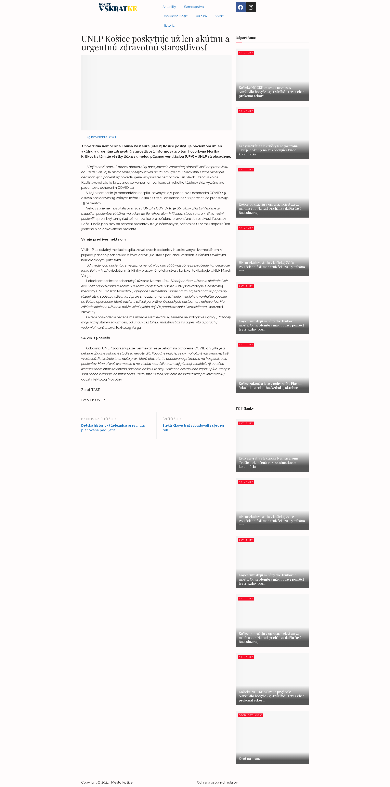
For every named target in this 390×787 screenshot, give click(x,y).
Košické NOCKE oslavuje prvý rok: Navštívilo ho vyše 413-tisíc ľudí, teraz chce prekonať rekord (271, 91)
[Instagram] (251, 7)
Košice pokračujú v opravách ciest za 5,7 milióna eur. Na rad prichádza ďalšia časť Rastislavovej (270, 208)
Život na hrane (249, 758)
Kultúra (201, 16)
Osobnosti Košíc (175, 16)
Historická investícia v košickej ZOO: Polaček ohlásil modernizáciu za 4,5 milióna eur (272, 266)
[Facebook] (241, 7)
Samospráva (194, 7)
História (168, 25)
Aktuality (169, 7)
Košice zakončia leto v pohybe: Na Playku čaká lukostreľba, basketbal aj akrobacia (270, 385)
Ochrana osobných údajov (217, 782)
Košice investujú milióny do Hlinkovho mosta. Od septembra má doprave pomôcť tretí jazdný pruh (271, 325)
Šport (219, 16)
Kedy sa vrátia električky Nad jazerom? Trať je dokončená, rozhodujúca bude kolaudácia (269, 150)
